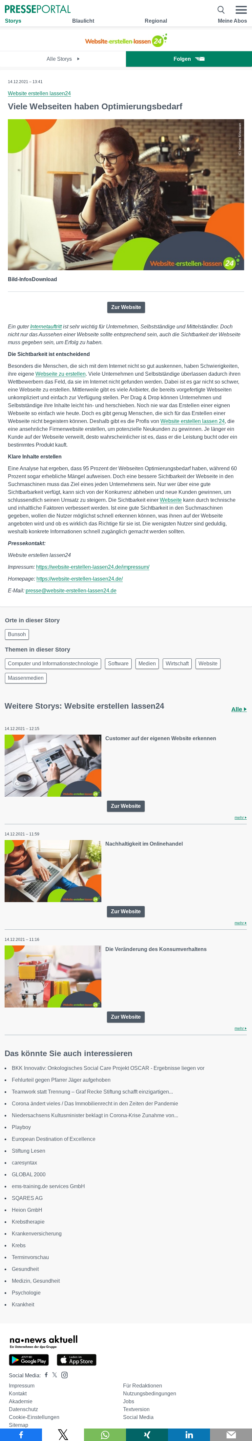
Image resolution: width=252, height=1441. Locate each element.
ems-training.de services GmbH (48, 1186)
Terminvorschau (30, 1257)
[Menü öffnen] (241, 9)
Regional (156, 21)
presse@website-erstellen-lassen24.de (71, 590)
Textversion (136, 1409)
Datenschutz (23, 1409)
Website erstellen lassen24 (39, 93)
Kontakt (18, 1393)
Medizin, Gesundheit (36, 1281)
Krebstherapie (28, 1222)
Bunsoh (17, 634)
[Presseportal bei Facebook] (44, 1375)
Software (118, 663)
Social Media (138, 1417)
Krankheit (23, 1304)
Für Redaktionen (142, 1385)
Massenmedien (26, 678)
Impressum (21, 1385)
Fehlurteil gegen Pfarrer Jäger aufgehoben (61, 1080)
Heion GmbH (27, 1210)
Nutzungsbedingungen (149, 1393)
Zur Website (126, 307)
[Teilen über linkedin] (189, 1435)
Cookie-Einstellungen (34, 1417)
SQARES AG (27, 1198)
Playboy (21, 1127)
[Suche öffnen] (221, 9)
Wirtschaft (177, 663)
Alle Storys (60, 59)
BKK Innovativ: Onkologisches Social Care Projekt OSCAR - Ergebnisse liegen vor (108, 1068)
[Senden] (231, 1435)
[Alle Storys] (126, 45)
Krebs (19, 1245)
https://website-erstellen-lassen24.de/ (79, 579)
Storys (13, 21)
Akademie (20, 1401)
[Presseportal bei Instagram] (62, 1374)
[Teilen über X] (63, 1435)
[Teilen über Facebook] (21, 1435)
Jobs (128, 1401)
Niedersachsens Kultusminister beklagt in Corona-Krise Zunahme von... (95, 1115)
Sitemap (18, 1425)
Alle (237, 709)
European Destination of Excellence (53, 1139)
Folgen (182, 59)
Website (208, 663)
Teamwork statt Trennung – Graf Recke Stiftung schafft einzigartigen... (92, 1092)
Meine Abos (232, 21)
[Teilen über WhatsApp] (105, 1435)
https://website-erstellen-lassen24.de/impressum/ (92, 567)
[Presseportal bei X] (52, 1375)
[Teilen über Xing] (147, 1435)
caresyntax (24, 1162)
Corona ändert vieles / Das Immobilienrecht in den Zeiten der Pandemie (95, 1103)
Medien (147, 663)
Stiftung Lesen (28, 1151)
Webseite (171, 500)
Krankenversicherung (37, 1233)
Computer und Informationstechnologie (53, 663)
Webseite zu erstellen (60, 374)
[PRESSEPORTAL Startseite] (38, 9)
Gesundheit (25, 1269)
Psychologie (26, 1293)
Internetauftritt (46, 326)
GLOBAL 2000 (29, 1174)
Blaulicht (83, 21)
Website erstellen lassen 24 (192, 421)
